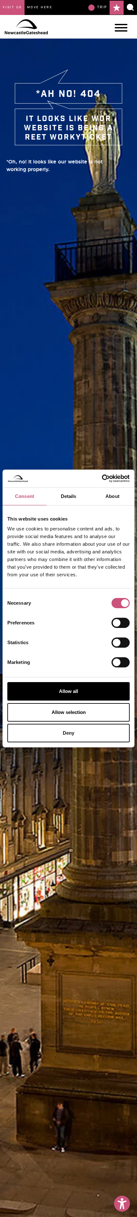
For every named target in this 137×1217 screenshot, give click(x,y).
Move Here (40, 7)
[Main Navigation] (121, 27)
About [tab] (112, 496)
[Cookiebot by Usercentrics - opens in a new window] (102, 478)
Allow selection (69, 712)
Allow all (68, 691)
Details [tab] (68, 496)
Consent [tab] (24, 496)
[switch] (121, 623)
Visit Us (12, 7)
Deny (68, 733)
